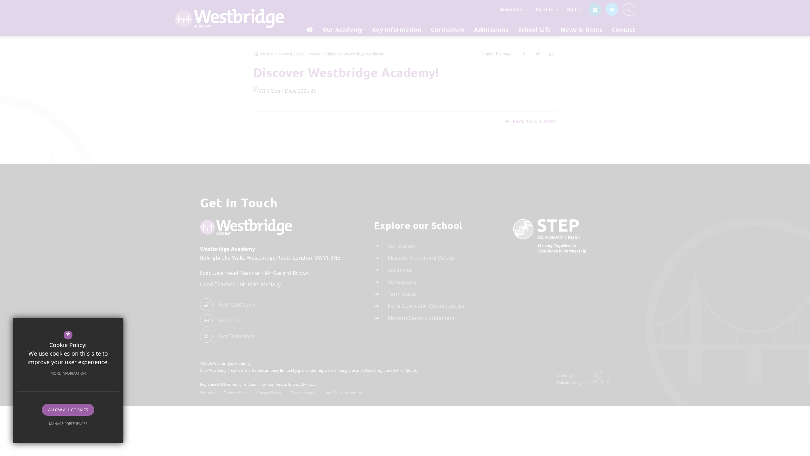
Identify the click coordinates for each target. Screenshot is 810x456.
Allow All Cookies (68, 410)
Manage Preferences (68, 423)
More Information (68, 373)
